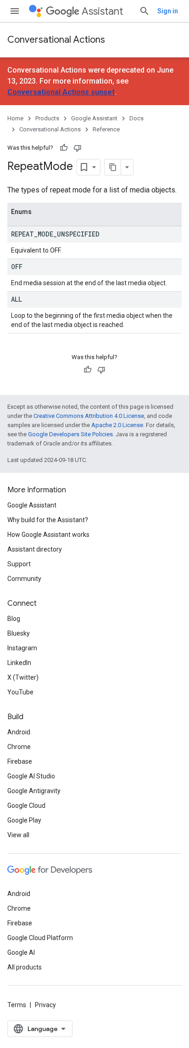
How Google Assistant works (48, 534)
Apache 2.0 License (117, 425)
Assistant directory (34, 549)
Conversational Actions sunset (61, 92)
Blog (13, 618)
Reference (106, 129)
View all (18, 835)
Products (47, 118)
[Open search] (144, 11)
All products (24, 967)
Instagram (22, 648)
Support (19, 564)
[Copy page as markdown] (113, 167)
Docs (136, 118)
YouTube (20, 692)
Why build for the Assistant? (47, 520)
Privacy (45, 1005)
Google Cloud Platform (40, 937)
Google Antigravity (34, 790)
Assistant (102, 11)
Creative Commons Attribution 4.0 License (88, 415)
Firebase (19, 761)
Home (15, 118)
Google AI (21, 952)
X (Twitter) (23, 677)
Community (24, 578)
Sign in (167, 11)
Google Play (24, 820)
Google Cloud (26, 805)
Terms (16, 1005)
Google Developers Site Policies (70, 434)
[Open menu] (15, 11)
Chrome (19, 746)
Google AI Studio (31, 776)
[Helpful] (64, 148)
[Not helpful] (77, 148)
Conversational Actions (56, 39)
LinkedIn (19, 662)
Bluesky (18, 633)
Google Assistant (94, 118)
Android (18, 732)
